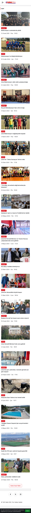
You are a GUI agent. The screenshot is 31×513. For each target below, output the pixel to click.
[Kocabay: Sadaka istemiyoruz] (15, 260)
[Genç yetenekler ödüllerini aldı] (15, 470)
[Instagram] (20, 494)
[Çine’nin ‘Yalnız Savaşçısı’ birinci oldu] (15, 153)
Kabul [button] (27, 510)
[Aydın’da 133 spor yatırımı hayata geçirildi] (15, 444)
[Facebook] (10, 494)
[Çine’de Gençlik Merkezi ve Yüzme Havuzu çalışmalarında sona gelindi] (15, 233)
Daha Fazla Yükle (15, 485)
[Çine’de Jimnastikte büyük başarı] (15, 285)
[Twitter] (15, 494)
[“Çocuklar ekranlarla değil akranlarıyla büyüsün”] (15, 179)
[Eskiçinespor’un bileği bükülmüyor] (15, 49)
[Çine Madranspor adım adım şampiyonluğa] (15, 75)
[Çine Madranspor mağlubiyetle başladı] (15, 127)
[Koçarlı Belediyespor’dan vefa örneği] (15, 101)
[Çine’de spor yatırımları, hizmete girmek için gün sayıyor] (15, 364)
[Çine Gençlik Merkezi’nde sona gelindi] (15, 337)
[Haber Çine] (11, 2)
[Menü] (2, 2)
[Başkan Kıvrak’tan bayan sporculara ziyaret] (15, 311)
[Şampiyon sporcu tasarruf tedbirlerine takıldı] (15, 206)
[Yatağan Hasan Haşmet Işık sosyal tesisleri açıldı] (15, 417)
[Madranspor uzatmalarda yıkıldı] (15, 24)
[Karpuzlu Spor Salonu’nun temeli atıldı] (15, 391)
